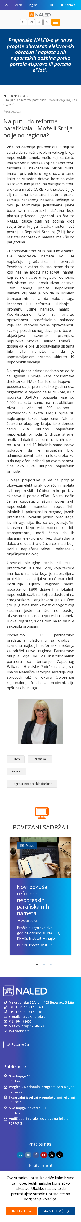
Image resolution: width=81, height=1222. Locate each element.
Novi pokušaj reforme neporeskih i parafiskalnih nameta (33, 899)
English (33, 5)
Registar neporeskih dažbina (31, 783)
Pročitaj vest (38, 945)
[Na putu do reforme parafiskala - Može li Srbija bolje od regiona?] (40, 721)
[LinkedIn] (20, 1155)
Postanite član (21, 1044)
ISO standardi (20, 1031)
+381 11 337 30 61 (29, 1012)
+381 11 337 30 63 (29, 1007)
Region (16, 771)
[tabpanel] (40, 896)
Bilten (15, 759)
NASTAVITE (19, 1211)
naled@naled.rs (33, 1016)
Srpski (18, 5)
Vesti (25, 96)
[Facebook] (36, 1155)
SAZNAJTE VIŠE (54, 1211)
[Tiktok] (59, 1154)
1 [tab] (37, 964)
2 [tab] (44, 964)
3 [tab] (50, 964)
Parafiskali (39, 759)
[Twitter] (51, 1154)
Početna (13, 96)
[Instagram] (28, 1155)
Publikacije (14, 1066)
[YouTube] (43, 1155)
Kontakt (69, 5)
